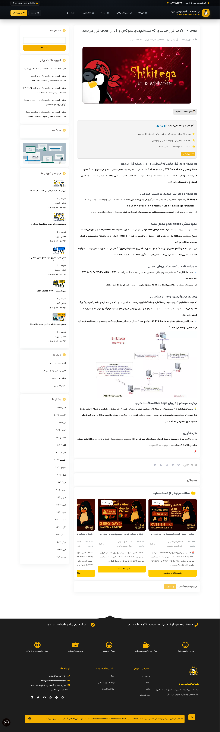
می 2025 (62, 422)
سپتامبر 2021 (60, 520)
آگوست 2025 (60, 415)
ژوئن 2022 (61, 475)
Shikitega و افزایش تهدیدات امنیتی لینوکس (172, 140)
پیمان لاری (192, 480)
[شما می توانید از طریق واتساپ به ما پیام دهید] (93, 625)
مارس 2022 (61, 497)
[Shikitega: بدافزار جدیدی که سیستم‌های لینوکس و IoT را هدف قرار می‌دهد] (137, 75)
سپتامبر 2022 (60, 452)
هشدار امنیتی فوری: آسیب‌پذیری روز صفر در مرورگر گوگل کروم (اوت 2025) (107, 534)
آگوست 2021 (60, 527)
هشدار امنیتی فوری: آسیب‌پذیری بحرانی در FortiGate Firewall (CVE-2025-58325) (151, 534)
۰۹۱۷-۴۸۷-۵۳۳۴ (57, 676)
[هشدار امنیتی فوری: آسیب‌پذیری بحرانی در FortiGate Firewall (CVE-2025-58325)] (172, 515)
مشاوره (147, 689)
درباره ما (147, 682)
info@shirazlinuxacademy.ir (53, 681)
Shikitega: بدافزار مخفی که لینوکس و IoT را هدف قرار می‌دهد (165, 134)
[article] (137, 308)
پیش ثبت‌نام (145, 695)
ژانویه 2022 (61, 512)
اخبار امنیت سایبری (153, 39)
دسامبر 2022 (60, 437)
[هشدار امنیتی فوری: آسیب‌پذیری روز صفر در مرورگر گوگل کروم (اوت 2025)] (122, 515)
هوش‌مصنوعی (60, 385)
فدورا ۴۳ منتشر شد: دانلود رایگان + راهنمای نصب (45, 68)
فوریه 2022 (61, 505)
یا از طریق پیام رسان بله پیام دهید (66, 625)
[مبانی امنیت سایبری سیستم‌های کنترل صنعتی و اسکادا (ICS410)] (59, 253)
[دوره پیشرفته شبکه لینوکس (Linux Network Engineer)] (59, 320)
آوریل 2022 (61, 490)
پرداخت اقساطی (107, 689)
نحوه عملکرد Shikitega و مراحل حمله (175, 147)
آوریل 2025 (61, 430)
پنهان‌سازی (161, 126)
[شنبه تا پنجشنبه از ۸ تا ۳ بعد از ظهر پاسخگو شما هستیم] (196, 625)
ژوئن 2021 (61, 542)
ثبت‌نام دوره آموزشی (106, 682)
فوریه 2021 (61, 550)
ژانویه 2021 (61, 557)
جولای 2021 (61, 535)
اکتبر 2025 (61, 407)
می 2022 (62, 482)
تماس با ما (146, 676)
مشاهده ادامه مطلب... (172, 573)
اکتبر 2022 (61, 445)
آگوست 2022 (60, 460)
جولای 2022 (60, 467)
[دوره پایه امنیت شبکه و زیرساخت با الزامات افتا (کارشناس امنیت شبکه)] (59, 187)
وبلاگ (112, 676)
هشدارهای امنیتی (175, 541)
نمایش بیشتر (188, 153)
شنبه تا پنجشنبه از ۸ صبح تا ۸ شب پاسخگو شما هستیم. (160, 625)
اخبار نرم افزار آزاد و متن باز (55, 370)
